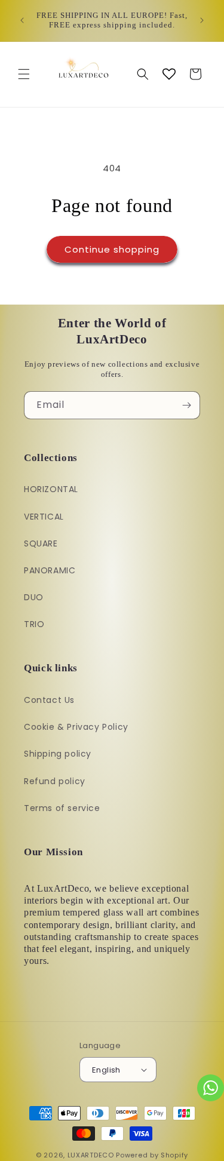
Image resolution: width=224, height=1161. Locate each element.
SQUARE (41, 543)
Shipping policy (57, 754)
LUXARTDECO (90, 1155)
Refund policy (54, 781)
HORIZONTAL (51, 489)
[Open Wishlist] (169, 74)
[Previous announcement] (22, 20)
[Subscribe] (186, 405)
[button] (24, 74)
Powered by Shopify (152, 1155)
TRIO (34, 624)
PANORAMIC (49, 570)
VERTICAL (44, 517)
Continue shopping (112, 249)
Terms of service (62, 808)
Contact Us (49, 700)
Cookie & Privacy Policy (76, 727)
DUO (34, 597)
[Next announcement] (202, 20)
